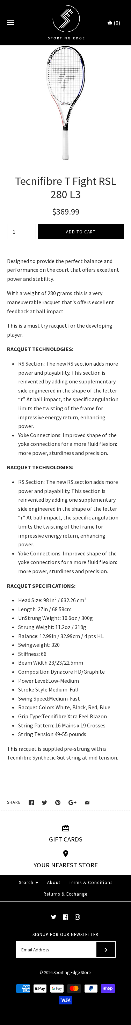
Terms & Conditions (90, 882)
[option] (65, 102)
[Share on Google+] (72, 802)
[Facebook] (65, 917)
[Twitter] (53, 917)
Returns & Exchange (65, 894)
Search (28, 882)
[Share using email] (87, 802)
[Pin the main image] (57, 802)
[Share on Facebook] (31, 802)
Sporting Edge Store (71, 972)
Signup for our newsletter (65, 934)
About (53, 882)
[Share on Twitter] (44, 802)
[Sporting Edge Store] (65, 22)
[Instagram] (77, 917)
